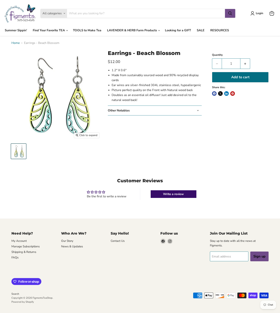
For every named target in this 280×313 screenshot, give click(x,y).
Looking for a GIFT (178, 30)
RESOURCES (219, 30)
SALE (201, 30)
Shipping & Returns (23, 252)
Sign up (259, 256)
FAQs (14, 257)
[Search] (230, 13)
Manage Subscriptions (25, 246)
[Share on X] (220, 93)
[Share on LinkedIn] (226, 93)
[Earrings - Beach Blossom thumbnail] (18, 151)
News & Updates (72, 246)
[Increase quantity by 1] (245, 63)
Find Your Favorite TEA (49, 30)
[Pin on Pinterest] (232, 93)
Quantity (217, 54)
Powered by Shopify (22, 302)
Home (15, 43)
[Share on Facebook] (214, 93)
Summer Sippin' (16, 30)
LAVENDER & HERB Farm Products (132, 30)
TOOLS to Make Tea (87, 30)
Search (15, 294)
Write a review (173, 194)
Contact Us (118, 241)
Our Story (67, 241)
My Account (19, 241)
